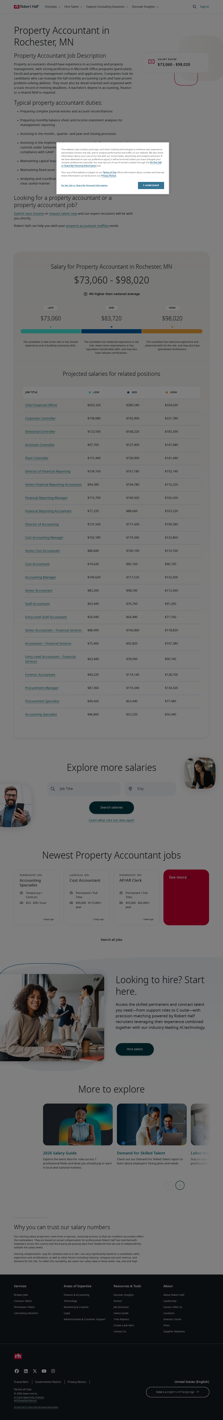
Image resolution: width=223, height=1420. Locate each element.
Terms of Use (109, 172)
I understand (151, 185)
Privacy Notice (108, 176)
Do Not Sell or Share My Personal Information (84, 185)
